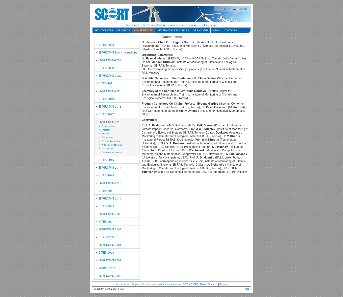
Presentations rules (110, 140)
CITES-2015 (106, 160)
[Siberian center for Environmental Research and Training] (112, 14)
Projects (123, 30)
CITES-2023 (106, 68)
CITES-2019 (106, 99)
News (216, 30)
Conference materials (111, 152)
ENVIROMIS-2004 (109, 245)
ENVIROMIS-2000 (109, 276)
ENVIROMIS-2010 (109, 198)
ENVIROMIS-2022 (109, 75)
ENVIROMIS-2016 (109, 122)
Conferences (143, 30)
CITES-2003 (106, 252)
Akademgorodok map (111, 144)
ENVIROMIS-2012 (109, 183)
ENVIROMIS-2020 (109, 91)
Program (105, 129)
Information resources (173, 30)
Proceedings (107, 148)
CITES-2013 (106, 175)
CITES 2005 (106, 237)
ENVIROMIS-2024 (109, 60)
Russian (241, 9)
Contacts (230, 30)
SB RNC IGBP (200, 30)
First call (105, 133)
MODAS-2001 (107, 268)
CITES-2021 (106, 83)
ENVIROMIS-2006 (109, 229)
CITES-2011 (106, 191)
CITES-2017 (106, 114)
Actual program (108, 125)
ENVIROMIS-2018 (109, 106)
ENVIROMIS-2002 (109, 260)
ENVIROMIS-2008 (109, 214)
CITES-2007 (106, 221)
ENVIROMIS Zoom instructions (117, 52)
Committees (107, 137)
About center (103, 30)
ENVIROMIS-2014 (109, 167)
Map (247, 288)
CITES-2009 (106, 206)
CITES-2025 (106, 45)
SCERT (123, 288)
